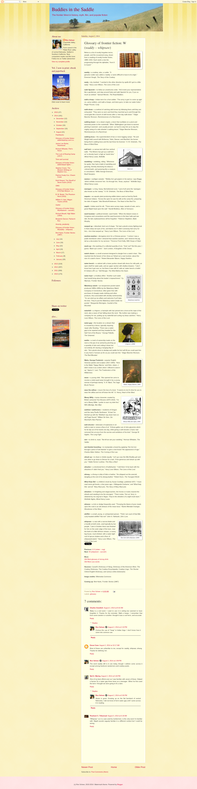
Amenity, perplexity (62, 224)
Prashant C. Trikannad (98, 716)
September (60, 128)
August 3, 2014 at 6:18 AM (117, 716)
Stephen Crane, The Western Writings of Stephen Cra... (63, 170)
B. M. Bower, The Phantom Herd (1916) (65, 195)
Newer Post (87, 767)
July (58, 239)
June (58, 242)
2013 (56, 264)
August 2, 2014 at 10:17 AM (109, 645)
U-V (98, 549)
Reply (92, 618)
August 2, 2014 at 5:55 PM (117, 695)
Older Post (140, 767)
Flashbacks (60, 135)
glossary (93, 594)
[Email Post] (114, 591)
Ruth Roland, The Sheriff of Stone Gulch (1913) (65, 181)
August (59, 132)
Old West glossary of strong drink (96, 559)
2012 (56, 267)
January (59, 259)
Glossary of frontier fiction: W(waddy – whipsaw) (65, 228)
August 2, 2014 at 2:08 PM (111, 661)
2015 (56, 112)
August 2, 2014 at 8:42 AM (113, 608)
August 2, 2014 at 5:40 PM (110, 676)
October (59, 125)
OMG (58, 186)
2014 (56, 116)
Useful (58, 205)
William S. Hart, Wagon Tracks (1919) (64, 200)
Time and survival (62, 159)
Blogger (120, 784)
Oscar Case (94, 645)
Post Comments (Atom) (99, 772)
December (60, 118)
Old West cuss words (92, 562)
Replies (95, 623)
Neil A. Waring (95, 676)
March (58, 252)
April (58, 249)
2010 (56, 274)
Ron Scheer (100, 627)
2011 (56, 270)
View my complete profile (61, 62)
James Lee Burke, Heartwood (62, 144)
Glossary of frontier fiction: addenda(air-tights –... (65, 164)
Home (114, 767)
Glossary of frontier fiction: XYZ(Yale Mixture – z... (65, 190)
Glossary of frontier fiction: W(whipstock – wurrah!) (65, 209)
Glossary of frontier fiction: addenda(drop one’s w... (65, 139)
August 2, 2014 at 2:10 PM (117, 627)
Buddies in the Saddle (73, 9)
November (60, 122)
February (59, 256)
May (58, 246)
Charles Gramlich (96, 608)
